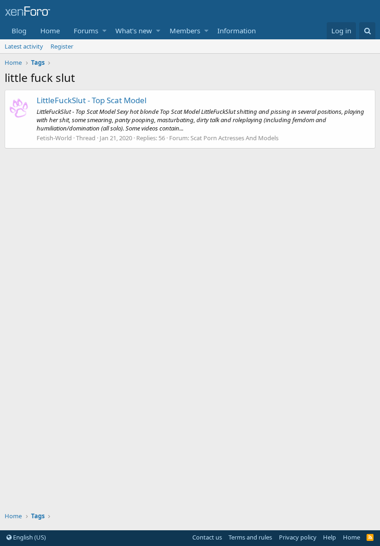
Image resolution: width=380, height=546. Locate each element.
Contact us (207, 537)
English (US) (29, 537)
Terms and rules (250, 537)
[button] (104, 30)
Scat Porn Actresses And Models (234, 138)
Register (62, 46)
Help (329, 537)
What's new (133, 30)
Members (185, 30)
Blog (19, 30)
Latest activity (24, 46)
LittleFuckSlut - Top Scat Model (91, 100)
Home (50, 30)
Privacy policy (298, 537)
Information (236, 30)
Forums (86, 30)
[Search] (367, 30)
